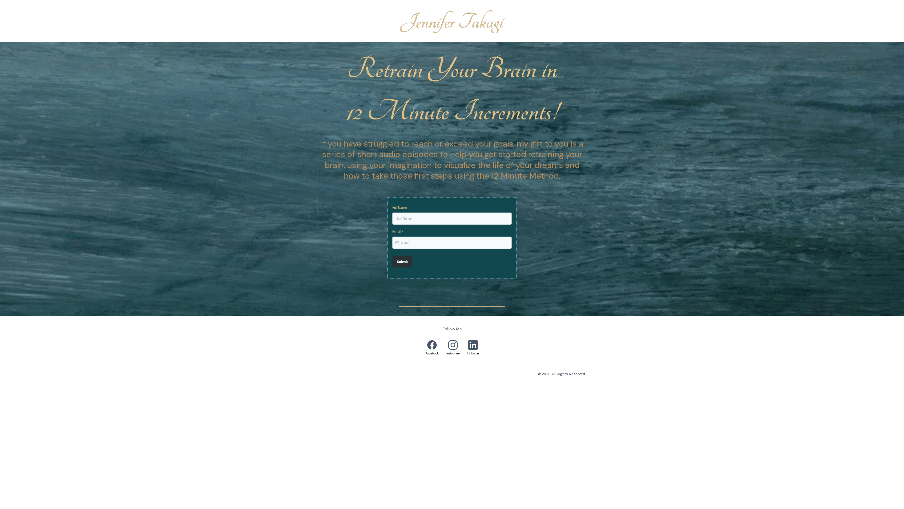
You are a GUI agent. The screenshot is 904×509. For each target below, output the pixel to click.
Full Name (399, 207)
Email (397, 232)
